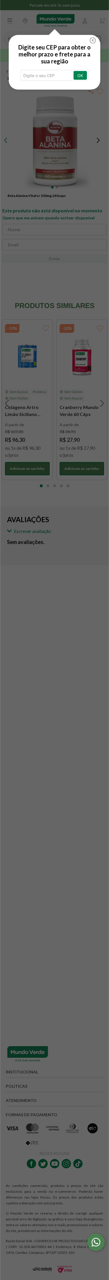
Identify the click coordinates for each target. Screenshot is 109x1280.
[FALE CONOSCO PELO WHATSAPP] (96, 1242)
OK (80, 75)
